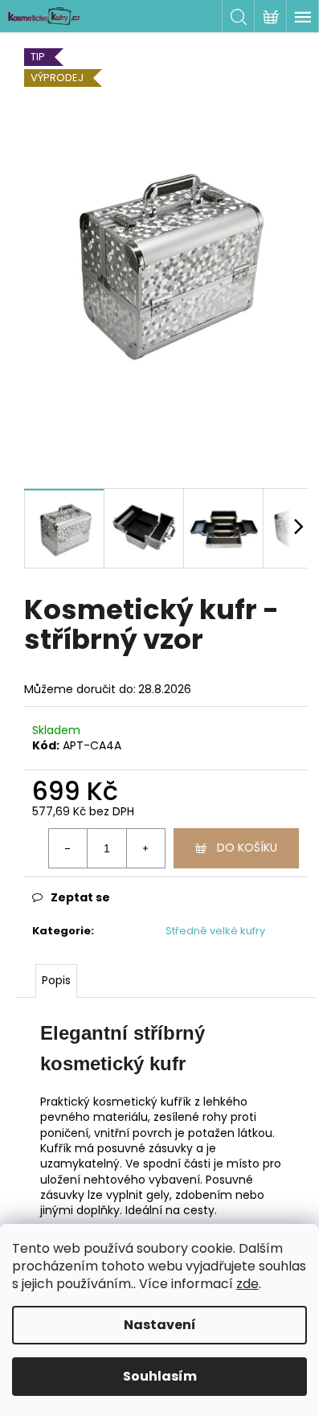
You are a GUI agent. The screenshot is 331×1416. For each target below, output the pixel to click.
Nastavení (160, 1324)
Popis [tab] (56, 980)
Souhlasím (160, 1376)
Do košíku (247, 847)
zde (247, 1283)
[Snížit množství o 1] (68, 848)
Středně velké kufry (215, 930)
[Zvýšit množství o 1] (145, 848)
